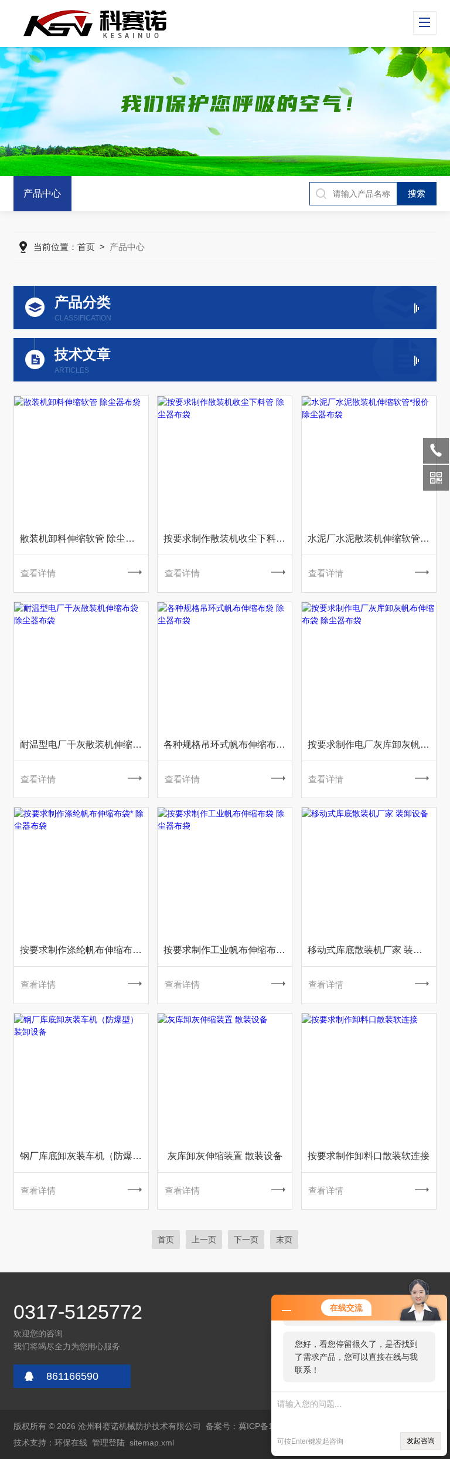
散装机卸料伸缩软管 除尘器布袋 (84, 538)
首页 (86, 247)
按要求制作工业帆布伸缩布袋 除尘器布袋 (227, 950)
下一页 (246, 1239)
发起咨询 (421, 1441)
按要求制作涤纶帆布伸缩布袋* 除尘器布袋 (84, 950)
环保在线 (70, 1442)
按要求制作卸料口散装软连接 (368, 1156)
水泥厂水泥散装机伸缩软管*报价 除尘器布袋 (372, 538)
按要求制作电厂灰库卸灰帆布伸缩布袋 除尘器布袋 (372, 744)
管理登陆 (108, 1442)
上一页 (204, 1239)
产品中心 (42, 193)
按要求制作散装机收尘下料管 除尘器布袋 (227, 538)
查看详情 (38, 573)
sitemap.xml (151, 1442)
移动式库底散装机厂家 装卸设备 (372, 950)
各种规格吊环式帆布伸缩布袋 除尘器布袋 (227, 744)
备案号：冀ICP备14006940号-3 (264, 1426)
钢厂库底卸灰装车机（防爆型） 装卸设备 (84, 1156)
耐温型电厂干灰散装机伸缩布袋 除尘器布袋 (84, 744)
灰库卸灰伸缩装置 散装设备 (225, 1156)
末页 (284, 1239)
